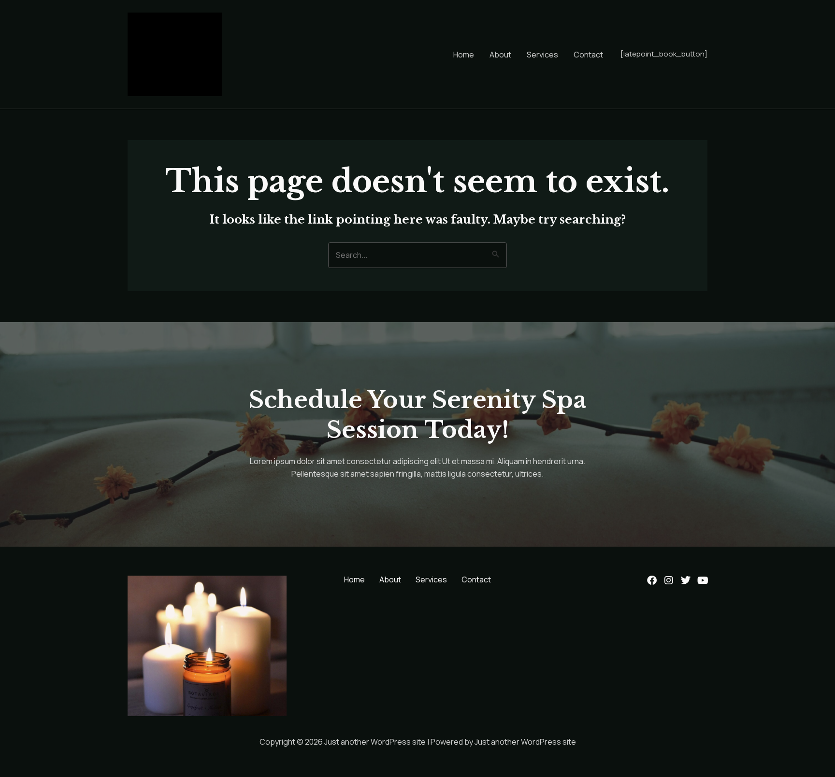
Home (463, 54)
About (500, 54)
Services (542, 54)
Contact (588, 54)
